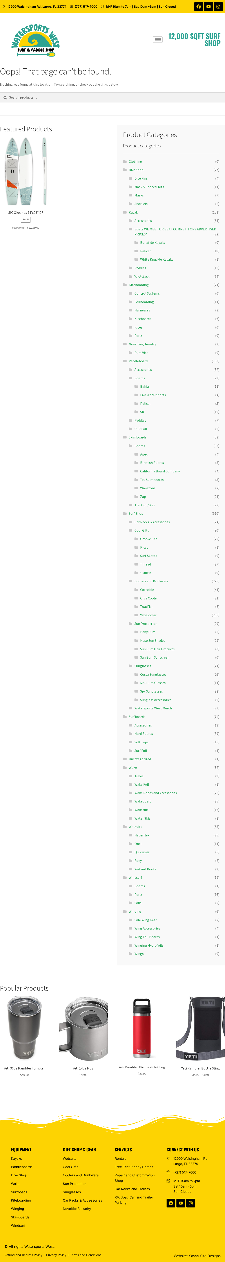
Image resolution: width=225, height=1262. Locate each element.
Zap (143, 496)
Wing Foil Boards (147, 937)
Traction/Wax (144, 505)
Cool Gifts (141, 530)
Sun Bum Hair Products (157, 649)
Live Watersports (153, 395)
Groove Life (148, 539)
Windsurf (135, 877)
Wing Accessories (147, 928)
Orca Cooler (149, 598)
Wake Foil (141, 784)
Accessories (143, 220)
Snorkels (141, 203)
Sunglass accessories (155, 700)
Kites (138, 327)
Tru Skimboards (152, 479)
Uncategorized (140, 759)
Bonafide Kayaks (152, 242)
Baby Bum (147, 632)
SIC (142, 412)
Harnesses (142, 310)
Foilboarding (144, 302)
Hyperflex (141, 835)
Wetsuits (135, 826)
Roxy (138, 860)
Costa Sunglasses (153, 674)
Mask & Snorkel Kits (149, 187)
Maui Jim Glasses (153, 682)
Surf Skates (148, 555)
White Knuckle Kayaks (156, 259)
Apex (143, 454)
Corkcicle (147, 589)
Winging (135, 911)
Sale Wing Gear (145, 920)
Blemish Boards (152, 462)
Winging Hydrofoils (148, 945)
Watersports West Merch (153, 708)
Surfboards (137, 716)
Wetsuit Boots (145, 869)
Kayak (133, 212)
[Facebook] (198, 6)
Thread (145, 564)
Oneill (139, 843)
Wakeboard (142, 801)
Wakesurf (141, 810)
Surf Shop (136, 513)
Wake (133, 767)
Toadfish (146, 606)
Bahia (144, 386)
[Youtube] (208, 6)
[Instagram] (218, 6)
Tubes (138, 776)
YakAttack (141, 276)
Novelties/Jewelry (142, 344)
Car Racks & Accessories (152, 522)
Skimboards (138, 437)
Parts (138, 335)
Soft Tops (141, 742)
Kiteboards (142, 318)
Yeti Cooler (148, 615)
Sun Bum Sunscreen (154, 657)
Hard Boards (143, 733)
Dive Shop (136, 170)
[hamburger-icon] (158, 39)
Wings (139, 953)
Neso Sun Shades (152, 640)
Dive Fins (141, 178)
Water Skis (142, 818)
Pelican (145, 251)
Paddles (140, 268)
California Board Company (160, 471)
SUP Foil (140, 429)
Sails (138, 903)
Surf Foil (140, 750)
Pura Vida (141, 352)
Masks (139, 195)
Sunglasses (142, 666)
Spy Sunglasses (151, 691)
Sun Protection (145, 623)
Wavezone (148, 488)
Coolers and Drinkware (151, 581)
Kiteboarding (139, 285)
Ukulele (146, 573)
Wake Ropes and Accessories (155, 793)
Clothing (135, 161)
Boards (139, 378)
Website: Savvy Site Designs (197, 1256)
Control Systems (147, 293)
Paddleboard (138, 361)
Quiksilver (141, 852)
